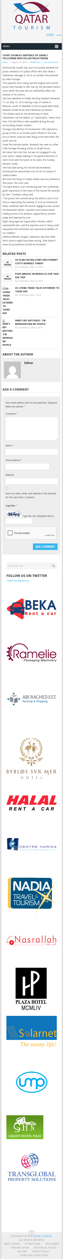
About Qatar (12, 1243)
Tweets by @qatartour (17, 580)
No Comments (51, 62)
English (50, 34)
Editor (5, 62)
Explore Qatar (20, 1247)
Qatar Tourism (42, 1236)
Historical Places (45, 1247)
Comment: (12, 413)
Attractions (32, 1243)
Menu (6, 46)
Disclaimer (52, 1243)
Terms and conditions (33, 1255)
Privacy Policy (41, 1251)
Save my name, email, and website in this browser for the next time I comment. (31, 495)
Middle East (35, 62)
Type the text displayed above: (38, 516)
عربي (58, 34)
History (22, 1251)
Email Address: (14, 460)
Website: (10, 475)
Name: (10, 445)
